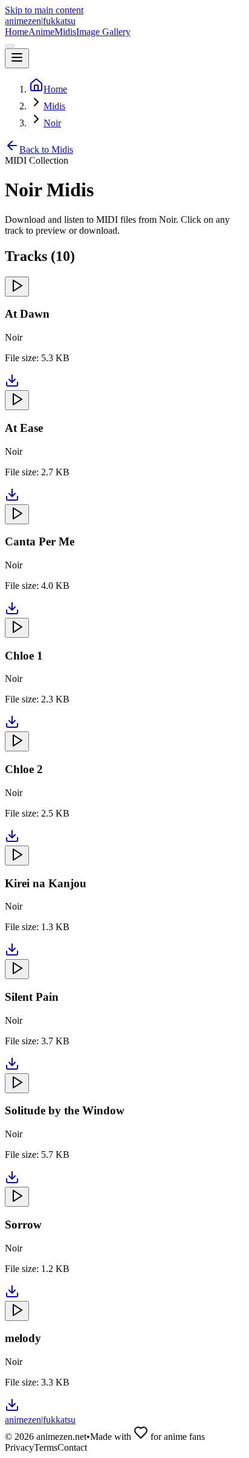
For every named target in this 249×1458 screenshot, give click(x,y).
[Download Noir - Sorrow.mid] (12, 1295)
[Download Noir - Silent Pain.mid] (12, 1067)
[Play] (17, 287)
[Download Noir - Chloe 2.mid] (12, 840)
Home (16, 32)
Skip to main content (44, 10)
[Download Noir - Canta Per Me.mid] (12, 612)
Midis (65, 32)
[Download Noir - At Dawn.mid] (12, 384)
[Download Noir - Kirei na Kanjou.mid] (12, 953)
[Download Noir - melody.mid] (12, 1409)
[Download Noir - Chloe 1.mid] (12, 726)
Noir (52, 123)
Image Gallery (103, 32)
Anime (41, 32)
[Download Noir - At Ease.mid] (12, 498)
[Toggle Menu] (17, 58)
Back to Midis (46, 149)
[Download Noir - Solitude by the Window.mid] (12, 1181)
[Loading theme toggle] (10, 46)
